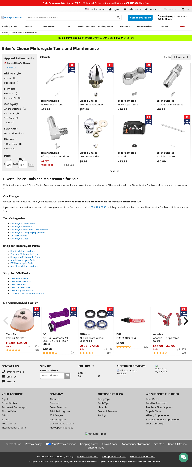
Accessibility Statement (136, 444)
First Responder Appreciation (163, 419)
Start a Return (10, 411)
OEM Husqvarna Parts (21, 290)
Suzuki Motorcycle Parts (22, 260)
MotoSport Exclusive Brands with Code (96, 3)
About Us (55, 399)
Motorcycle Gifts (19, 238)
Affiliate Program (60, 411)
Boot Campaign (155, 423)
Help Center (9, 423)
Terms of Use (13, 444)
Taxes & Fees (109, 444)
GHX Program (58, 419)
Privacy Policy (33, 444)
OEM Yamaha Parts (20, 281)
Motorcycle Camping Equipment (27, 232)
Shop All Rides (96, 447)
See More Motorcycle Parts (24, 266)
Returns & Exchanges (14, 407)
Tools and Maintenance (24, 32)
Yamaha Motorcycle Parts (24, 254)
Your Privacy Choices (63, 444)
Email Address (49, 370)
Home (5, 32)
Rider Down (152, 399)
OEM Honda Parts (19, 278)
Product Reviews (107, 411)
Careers (54, 403)
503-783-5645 (98, 207)
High (19, 161)
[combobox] (180, 57)
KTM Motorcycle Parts (21, 263)
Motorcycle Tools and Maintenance (29, 229)
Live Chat (172, 9)
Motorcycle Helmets (21, 226)
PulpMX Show (153, 411)
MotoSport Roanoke (61, 427)
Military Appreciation (158, 415)
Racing (102, 415)
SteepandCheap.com (142, 456)
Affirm (5, 415)
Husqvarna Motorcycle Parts (25, 257)
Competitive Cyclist (114, 456)
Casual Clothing (18, 235)
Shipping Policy (89, 444)
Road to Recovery (156, 403)
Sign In (5, 399)
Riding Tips (104, 399)
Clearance (9, 148)
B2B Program (57, 415)
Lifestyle (102, 407)
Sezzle (5, 419)
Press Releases (58, 407)
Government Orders (62, 423)
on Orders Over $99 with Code (96, 37)
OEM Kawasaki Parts (20, 287)
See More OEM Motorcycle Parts (27, 293)
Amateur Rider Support (159, 407)
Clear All (11, 67)
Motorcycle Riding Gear (22, 223)
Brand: (19, 63)
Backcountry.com (87, 456)
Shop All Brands (177, 444)
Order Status (9, 403)
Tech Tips (103, 403)
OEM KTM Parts (18, 284)
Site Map (159, 444)
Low (8, 161)
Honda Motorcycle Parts (23, 251)
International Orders (14, 427)
